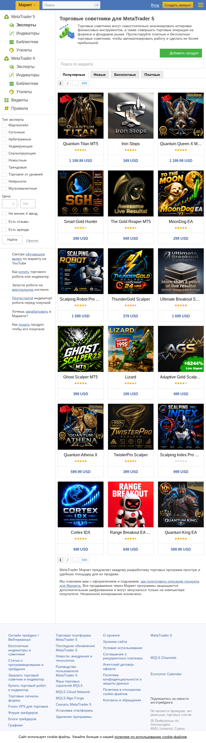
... (75, 83)
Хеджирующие (21, 146)
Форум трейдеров (23, 713)
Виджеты (19, 100)
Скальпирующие (22, 153)
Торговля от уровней (26, 174)
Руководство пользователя (67, 671)
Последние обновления (75, 648)
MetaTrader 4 (23, 58)
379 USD (130, 316)
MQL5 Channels (163, 658)
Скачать (73, 704)
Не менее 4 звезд (23, 213)
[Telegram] (162, 692)
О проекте (111, 635)
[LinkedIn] (186, 692)
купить (24, 272)
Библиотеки (27, 42)
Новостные (18, 160)
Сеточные (17, 132)
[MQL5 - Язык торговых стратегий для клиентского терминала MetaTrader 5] (8, 5)
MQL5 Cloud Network (73, 692)
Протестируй (22, 298)
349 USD (130, 160)
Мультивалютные (23, 188)
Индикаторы (27, 33)
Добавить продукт (184, 53)
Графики (15, 725)
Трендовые (18, 167)
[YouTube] (178, 692)
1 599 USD (81, 316)
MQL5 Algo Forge (70, 698)
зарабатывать (37, 311)
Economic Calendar (166, 674)
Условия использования (122, 648)
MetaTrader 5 (23, 17)
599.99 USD (81, 472)
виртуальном (23, 290)
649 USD (130, 549)
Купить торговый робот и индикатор (27, 687)
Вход (155, 5)
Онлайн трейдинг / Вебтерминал (23, 637)
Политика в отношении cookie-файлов (122, 692)
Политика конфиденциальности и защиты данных (122, 679)
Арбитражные (20, 139)
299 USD (80, 238)
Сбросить (32, 240)
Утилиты (24, 50)
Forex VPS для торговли (28, 706)
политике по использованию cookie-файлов (151, 737)
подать (24, 324)
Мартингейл (18, 125)
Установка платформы (74, 710)
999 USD (180, 472)
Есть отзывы (19, 221)
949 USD (130, 238)
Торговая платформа (73, 637)
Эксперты (26, 25)
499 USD (180, 394)
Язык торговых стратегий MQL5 (69, 683)
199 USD (130, 394)
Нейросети (17, 181)
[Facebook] (153, 692)
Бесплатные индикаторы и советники (19, 650)
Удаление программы (74, 717)
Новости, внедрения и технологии (74, 658)
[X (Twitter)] (170, 692)
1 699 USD (181, 316)
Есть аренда (19, 229)
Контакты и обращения (122, 700)
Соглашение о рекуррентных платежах (123, 656)
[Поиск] (199, 64)
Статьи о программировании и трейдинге (25, 664)
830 (84, 83)
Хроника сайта (115, 642)
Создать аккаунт (178, 5)
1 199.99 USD (80, 160)
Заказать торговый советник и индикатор (26, 677)
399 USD (80, 394)
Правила (19, 108)
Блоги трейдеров (22, 719)
